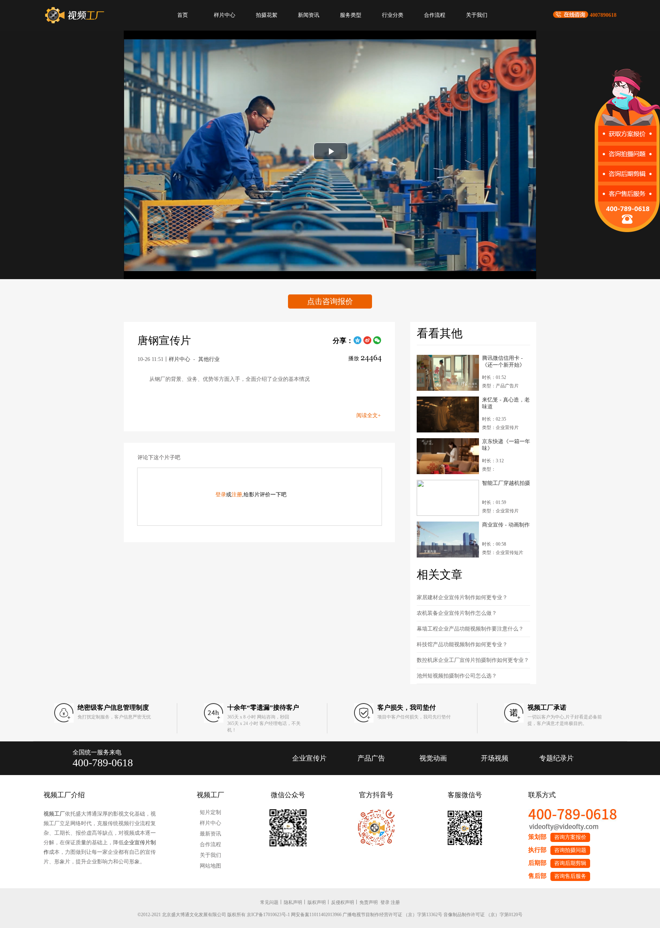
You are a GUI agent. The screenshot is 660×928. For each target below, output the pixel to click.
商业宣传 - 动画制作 (506, 525)
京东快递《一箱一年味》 (506, 445)
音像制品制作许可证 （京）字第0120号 (482, 914)
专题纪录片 (556, 758)
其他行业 (209, 359)
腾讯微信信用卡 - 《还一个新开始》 (503, 361)
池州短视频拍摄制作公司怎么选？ (457, 676)
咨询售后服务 (570, 876)
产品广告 (371, 758)
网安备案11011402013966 (316, 914)
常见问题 (269, 902)
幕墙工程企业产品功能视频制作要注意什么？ (470, 629)
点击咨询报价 (330, 301)
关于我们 (476, 15)
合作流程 (434, 15)
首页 (182, 15)
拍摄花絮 (266, 15)
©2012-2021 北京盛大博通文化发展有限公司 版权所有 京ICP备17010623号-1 (214, 914)
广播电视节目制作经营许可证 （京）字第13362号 (392, 914)
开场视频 (494, 758)
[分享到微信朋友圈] (377, 343)
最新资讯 (210, 834)
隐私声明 (293, 902)
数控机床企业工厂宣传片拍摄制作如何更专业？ (473, 660)
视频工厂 (54, 814)
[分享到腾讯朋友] (357, 343)
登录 (220, 494)
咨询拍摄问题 (570, 850)
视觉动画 (433, 758)
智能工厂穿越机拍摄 (506, 483)
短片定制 (210, 812)
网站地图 (210, 866)
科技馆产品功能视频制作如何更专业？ (462, 644)
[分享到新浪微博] (367, 343)
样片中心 (224, 15)
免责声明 (368, 902)
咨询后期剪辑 (570, 863)
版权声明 (316, 902)
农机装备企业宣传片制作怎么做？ (457, 613)
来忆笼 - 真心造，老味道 (506, 403)
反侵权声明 (342, 902)
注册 (236, 494)
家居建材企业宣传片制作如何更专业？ (462, 597)
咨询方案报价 (570, 837)
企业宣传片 (309, 758)
